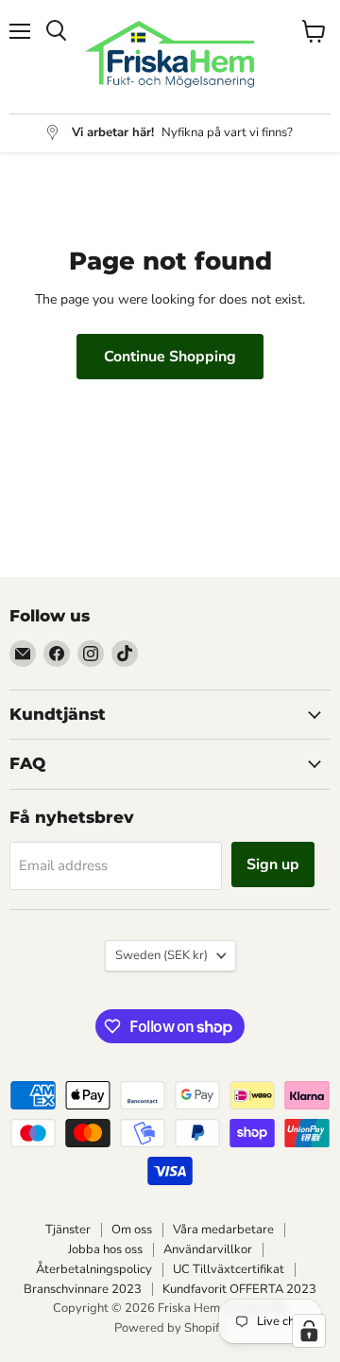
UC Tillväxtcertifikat (228, 1269)
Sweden (161, 955)
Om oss (131, 1229)
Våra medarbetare (223, 1229)
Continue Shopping (170, 356)
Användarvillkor (207, 1249)
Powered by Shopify (170, 1327)
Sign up (272, 864)
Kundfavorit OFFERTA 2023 (239, 1289)
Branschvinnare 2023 (83, 1289)
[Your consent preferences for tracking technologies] (309, 1331)
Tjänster (68, 1229)
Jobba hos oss (105, 1249)
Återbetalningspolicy (94, 1269)
